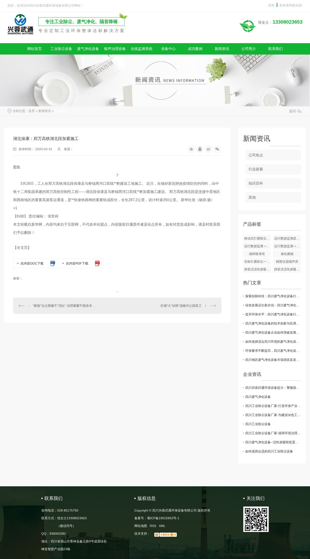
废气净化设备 (88, 49)
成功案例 (195, 49)
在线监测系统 (142, 49)
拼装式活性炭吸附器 (257, 269)
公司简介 (248, 49)
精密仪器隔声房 (287, 261)
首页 (31, 111)
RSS (153, 526)
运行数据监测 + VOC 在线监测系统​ (257, 246)
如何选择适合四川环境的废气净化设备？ (273, 341)
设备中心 (168, 49)
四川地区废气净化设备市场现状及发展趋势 (273, 360)
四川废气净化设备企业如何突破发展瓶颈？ (273, 332)
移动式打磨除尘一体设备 (257, 238)
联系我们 (275, 49)
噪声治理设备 (115, 49)
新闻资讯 (222, 49)
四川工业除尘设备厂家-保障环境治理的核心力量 (273, 433)
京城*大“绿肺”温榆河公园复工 (181, 305)
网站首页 (34, 49)
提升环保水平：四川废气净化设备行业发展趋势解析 (273, 314)
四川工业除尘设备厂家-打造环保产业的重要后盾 (273, 406)
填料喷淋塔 (257, 254)
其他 (252, 197)
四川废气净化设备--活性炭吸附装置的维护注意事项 (273, 442)
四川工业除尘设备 (258, 424)
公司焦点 (255, 155)
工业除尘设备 (61, 49)
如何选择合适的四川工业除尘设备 (269, 451)
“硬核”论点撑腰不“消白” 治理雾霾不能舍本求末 (65, 305)
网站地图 (140, 526)
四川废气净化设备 (258, 397)
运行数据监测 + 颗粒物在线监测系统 (287, 246)
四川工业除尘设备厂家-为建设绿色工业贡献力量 (273, 415)
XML (162, 526)
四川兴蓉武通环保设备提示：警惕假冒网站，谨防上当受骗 (273, 387)
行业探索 (61, 111)
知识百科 (255, 183)
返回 (292, 111)
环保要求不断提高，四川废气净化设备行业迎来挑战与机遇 (273, 350)
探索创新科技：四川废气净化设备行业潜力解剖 (273, 296)
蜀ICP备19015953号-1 (163, 518)
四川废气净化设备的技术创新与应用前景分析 (273, 323)
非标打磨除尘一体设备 (257, 261)
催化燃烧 (287, 254)
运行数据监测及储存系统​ (287, 238)
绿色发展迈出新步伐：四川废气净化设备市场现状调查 (273, 305)
